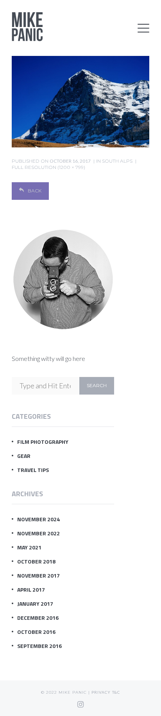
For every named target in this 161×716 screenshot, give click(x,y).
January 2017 (35, 603)
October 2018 (36, 561)
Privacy (101, 692)
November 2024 (38, 519)
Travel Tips (33, 470)
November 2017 (38, 575)
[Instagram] (80, 704)
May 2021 (29, 547)
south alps (117, 161)
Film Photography (42, 442)
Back (34, 191)
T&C (116, 692)
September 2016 (39, 646)
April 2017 (31, 589)
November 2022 (38, 533)
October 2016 (36, 632)
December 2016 (38, 618)
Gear (23, 456)
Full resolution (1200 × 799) (48, 167)
